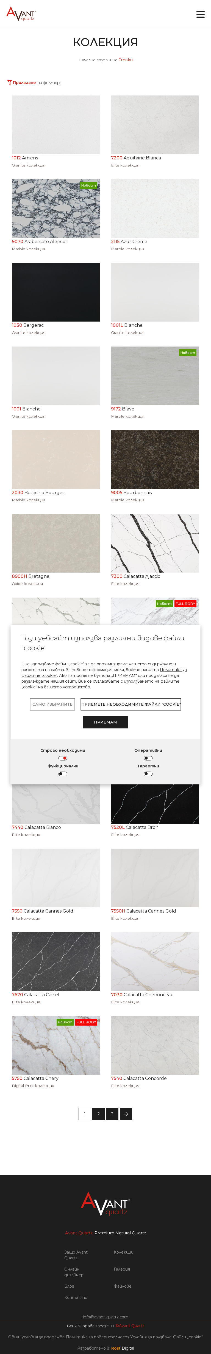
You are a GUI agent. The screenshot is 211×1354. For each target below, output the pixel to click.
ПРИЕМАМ (105, 721)
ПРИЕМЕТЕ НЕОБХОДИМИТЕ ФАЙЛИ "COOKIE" (131, 704)
